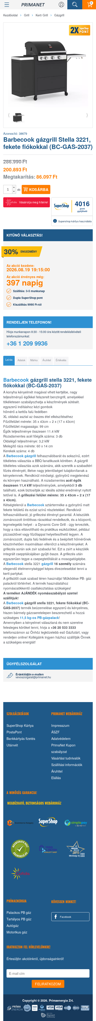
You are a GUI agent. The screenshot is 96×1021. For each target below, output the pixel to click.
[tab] (9, 361)
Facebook (65, 917)
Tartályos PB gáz (19, 919)
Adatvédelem (61, 738)
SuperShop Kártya (20, 725)
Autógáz (13, 925)
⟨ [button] (9, 114)
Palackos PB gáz (19, 912)
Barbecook (16, 379)
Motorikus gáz (17, 932)
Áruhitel (56, 771)
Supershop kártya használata (75, 221)
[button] (14, 187)
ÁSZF (55, 732)
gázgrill (30, 455)
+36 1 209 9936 (27, 343)
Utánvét (12, 745)
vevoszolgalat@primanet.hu (33, 677)
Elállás (56, 777)
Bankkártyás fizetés (21, 738)
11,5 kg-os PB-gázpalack (39, 617)
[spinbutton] (7, 189)
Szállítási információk (66, 764)
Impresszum (60, 725)
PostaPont (14, 732)
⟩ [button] (87, 114)
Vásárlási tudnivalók (65, 758)
